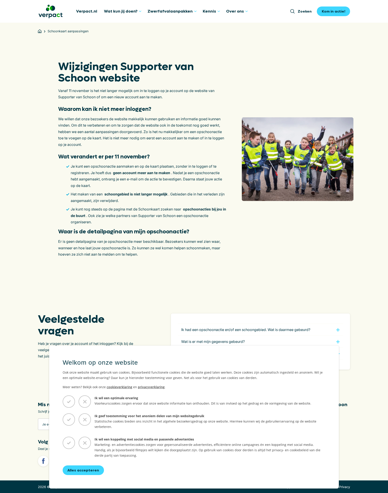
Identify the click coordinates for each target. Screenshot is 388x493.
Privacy (344, 487)
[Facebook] (43, 461)
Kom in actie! (333, 11)
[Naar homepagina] (50, 11)
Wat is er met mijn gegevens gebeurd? (213, 341)
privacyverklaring (151, 387)
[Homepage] (40, 31)
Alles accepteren (83, 470)
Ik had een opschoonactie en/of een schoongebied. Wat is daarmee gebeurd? (245, 329)
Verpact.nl (86, 11)
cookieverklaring (119, 387)
